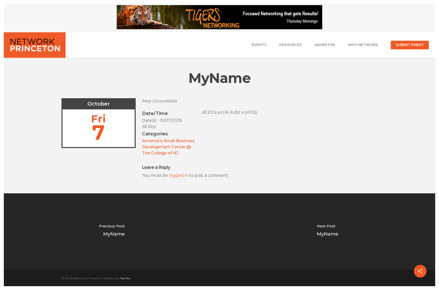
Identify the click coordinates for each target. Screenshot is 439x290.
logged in (178, 175)
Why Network (363, 44)
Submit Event (410, 44)
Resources (290, 44)
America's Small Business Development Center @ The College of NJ (168, 146)
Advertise (325, 44)
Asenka (125, 278)
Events (259, 44)
